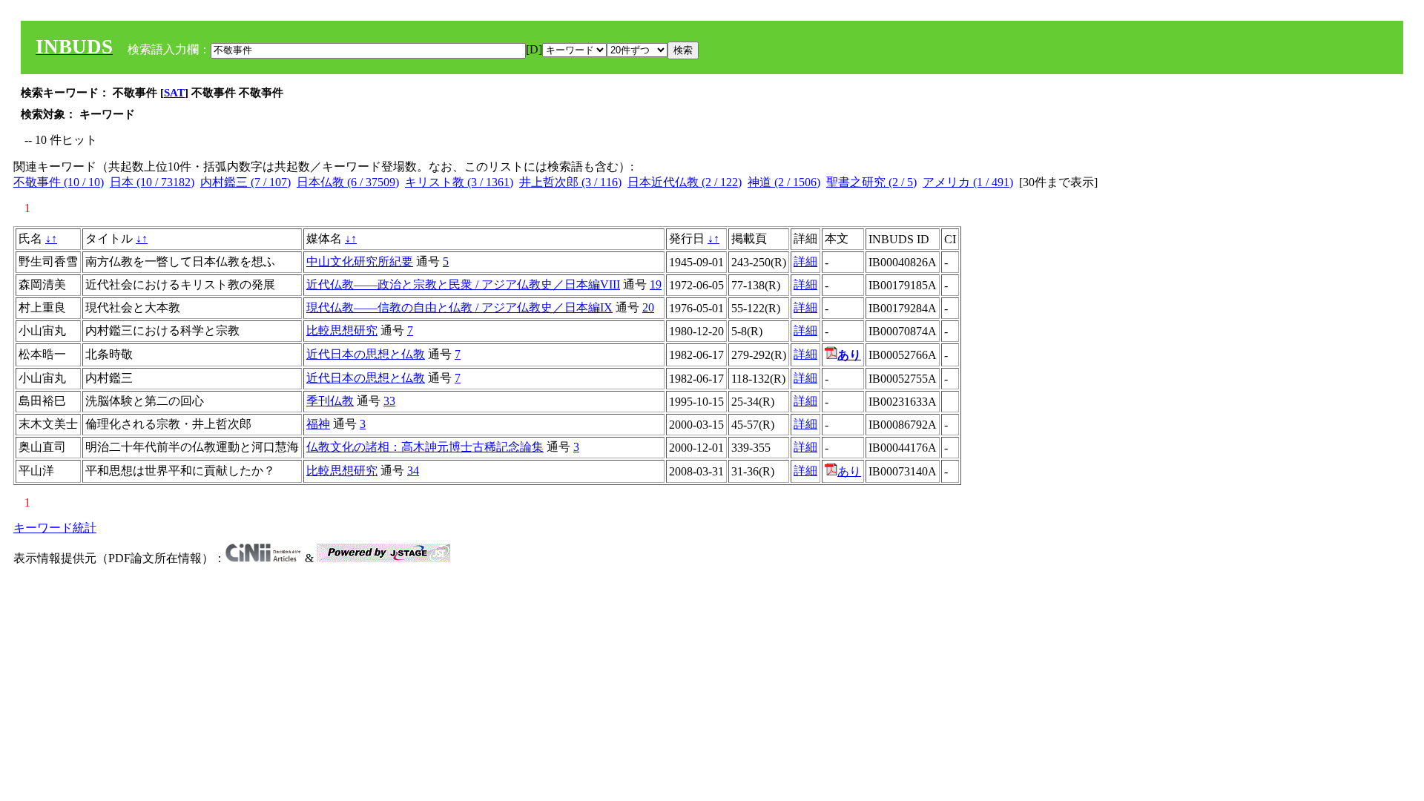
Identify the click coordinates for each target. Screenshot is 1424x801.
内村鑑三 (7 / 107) (245, 182)
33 (389, 401)
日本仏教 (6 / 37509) (348, 182)
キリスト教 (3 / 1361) (459, 182)
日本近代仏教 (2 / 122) (684, 182)
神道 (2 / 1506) (784, 182)
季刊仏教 (330, 401)
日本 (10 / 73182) (152, 182)
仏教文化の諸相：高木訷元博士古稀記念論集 (425, 447)
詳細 (805, 261)
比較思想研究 (342, 330)
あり (849, 471)
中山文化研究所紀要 (359, 261)
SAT (174, 93)
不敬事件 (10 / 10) (58, 182)
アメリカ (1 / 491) (968, 182)
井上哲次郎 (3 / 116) (570, 182)
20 (648, 307)
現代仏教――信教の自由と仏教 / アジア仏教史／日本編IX (459, 307)
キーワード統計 (54, 527)
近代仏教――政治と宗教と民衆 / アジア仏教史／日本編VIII (463, 284)
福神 (318, 424)
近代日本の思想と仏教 (365, 354)
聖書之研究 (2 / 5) (871, 182)
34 (413, 470)
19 (656, 284)
